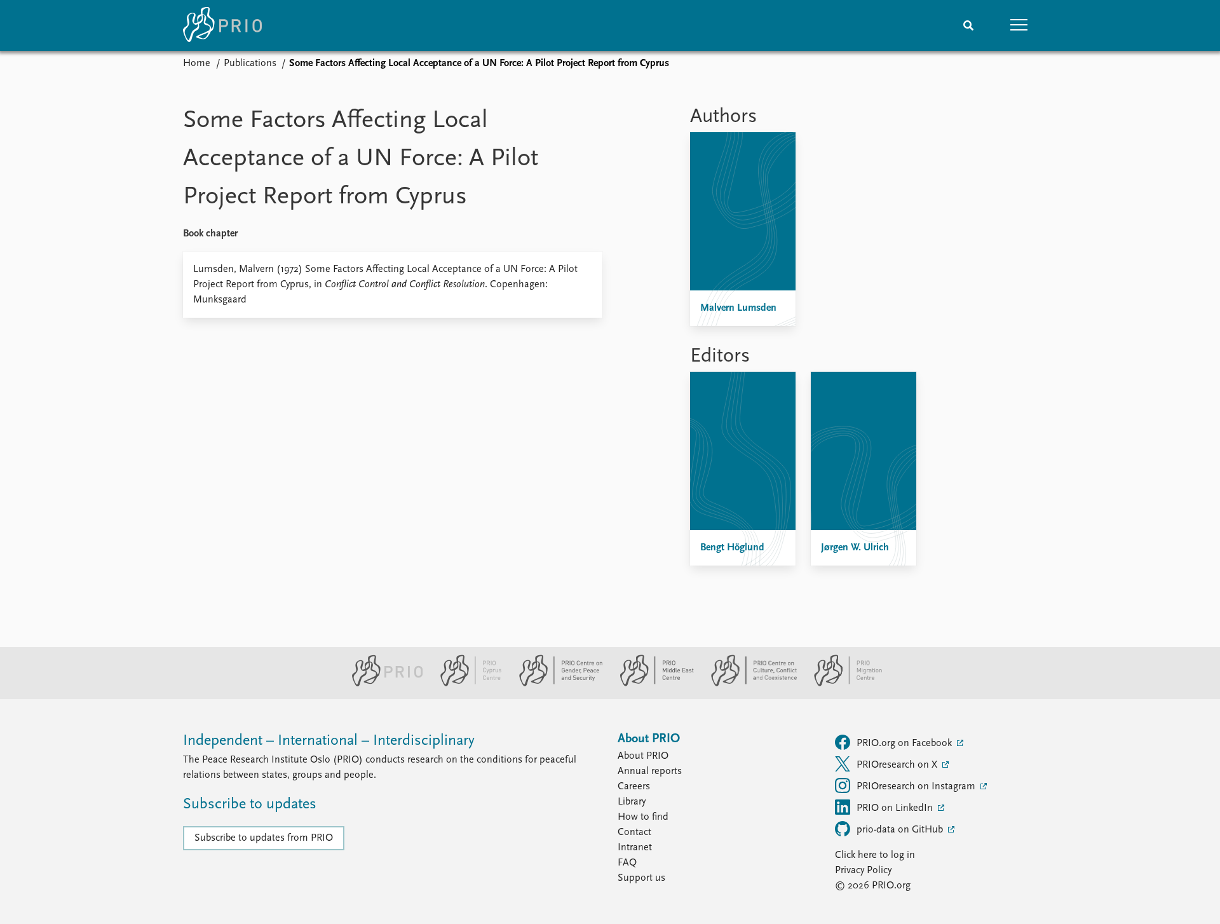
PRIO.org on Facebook (905, 743)
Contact (634, 832)
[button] (1019, 25)
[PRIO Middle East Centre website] (651, 684)
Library (632, 802)
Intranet (635, 848)
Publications (250, 63)
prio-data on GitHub (901, 830)
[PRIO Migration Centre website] (841, 684)
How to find (643, 817)
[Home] (222, 25)
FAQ (627, 863)
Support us (641, 878)
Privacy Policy (863, 871)
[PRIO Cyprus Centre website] (465, 684)
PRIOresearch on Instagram (917, 787)
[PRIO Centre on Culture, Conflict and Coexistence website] (749, 684)
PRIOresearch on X (898, 765)
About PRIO (643, 756)
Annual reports (650, 771)
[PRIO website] (382, 684)
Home (196, 63)
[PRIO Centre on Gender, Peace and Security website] (555, 684)
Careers (634, 787)
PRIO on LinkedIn (896, 808)
